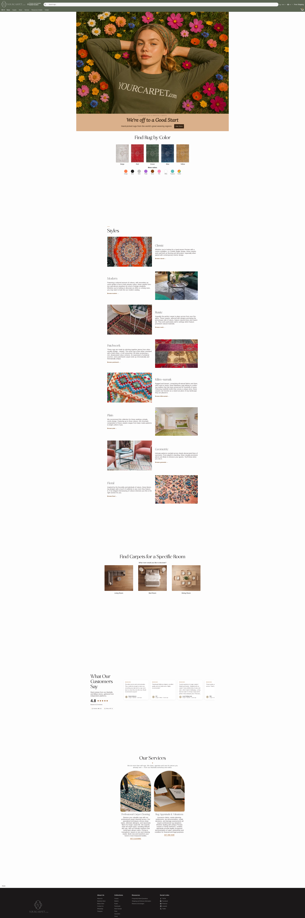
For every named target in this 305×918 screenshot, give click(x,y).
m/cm (283, 4)
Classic (159, 245)
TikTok (164, 899)
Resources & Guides (37, 10)
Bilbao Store (100, 903)
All (4, 10)
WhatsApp (100, 908)
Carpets (14, 10)
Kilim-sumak (163, 379)
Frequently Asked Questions (140, 898)
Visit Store (179, 126)
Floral (110, 483)
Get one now (169, 835)
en (290, 4)
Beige (122, 164)
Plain (110, 415)
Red (137, 164)
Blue (167, 164)
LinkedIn (164, 906)
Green (152, 164)
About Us (99, 898)
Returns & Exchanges (138, 903)
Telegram (99, 911)
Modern (112, 278)
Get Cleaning (135, 838)
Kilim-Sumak (118, 908)
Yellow (183, 164)
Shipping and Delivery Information (141, 901)
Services (27, 10)
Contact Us (100, 906)
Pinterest (164, 904)
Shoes (20, 10)
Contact (47, 10)
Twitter (164, 909)
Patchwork (113, 345)
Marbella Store (101, 901)
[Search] (45, 4)
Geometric (161, 449)
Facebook (164, 901)
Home (8, 10)
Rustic (158, 312)
